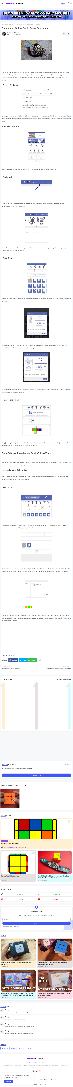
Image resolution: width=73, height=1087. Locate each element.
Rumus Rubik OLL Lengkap (10, 843)
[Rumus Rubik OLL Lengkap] (36, 829)
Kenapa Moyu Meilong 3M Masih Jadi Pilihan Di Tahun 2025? (16, 963)
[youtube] (36, 1071)
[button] (63, 3)
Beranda (4, 25)
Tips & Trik (11, 25)
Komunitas (5, 1048)
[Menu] (2, 3)
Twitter (24, 660)
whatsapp (56, 894)
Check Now (14, 1077)
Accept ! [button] (8, 1081)
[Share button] (40, 660)
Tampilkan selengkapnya (63, 679)
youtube (56, 899)
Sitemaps (53, 1080)
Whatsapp (33, 660)
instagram (19, 899)
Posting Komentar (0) (36, 775)
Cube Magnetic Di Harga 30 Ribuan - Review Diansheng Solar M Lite (52, 963)
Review (13, 1048)
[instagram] (39, 1071)
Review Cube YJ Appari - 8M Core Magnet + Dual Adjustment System (54, 994)
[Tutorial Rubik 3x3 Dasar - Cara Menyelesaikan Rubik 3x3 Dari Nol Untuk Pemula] (55, 862)
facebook (19, 894)
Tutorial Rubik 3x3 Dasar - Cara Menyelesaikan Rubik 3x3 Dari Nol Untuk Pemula (53, 877)
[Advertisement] (36, 640)
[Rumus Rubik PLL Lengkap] (18, 862)
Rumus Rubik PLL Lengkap (10, 876)
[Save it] (64, 33)
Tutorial (29, 1048)
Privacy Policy (43, 1080)
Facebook (14, 660)
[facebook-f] (33, 1071)
